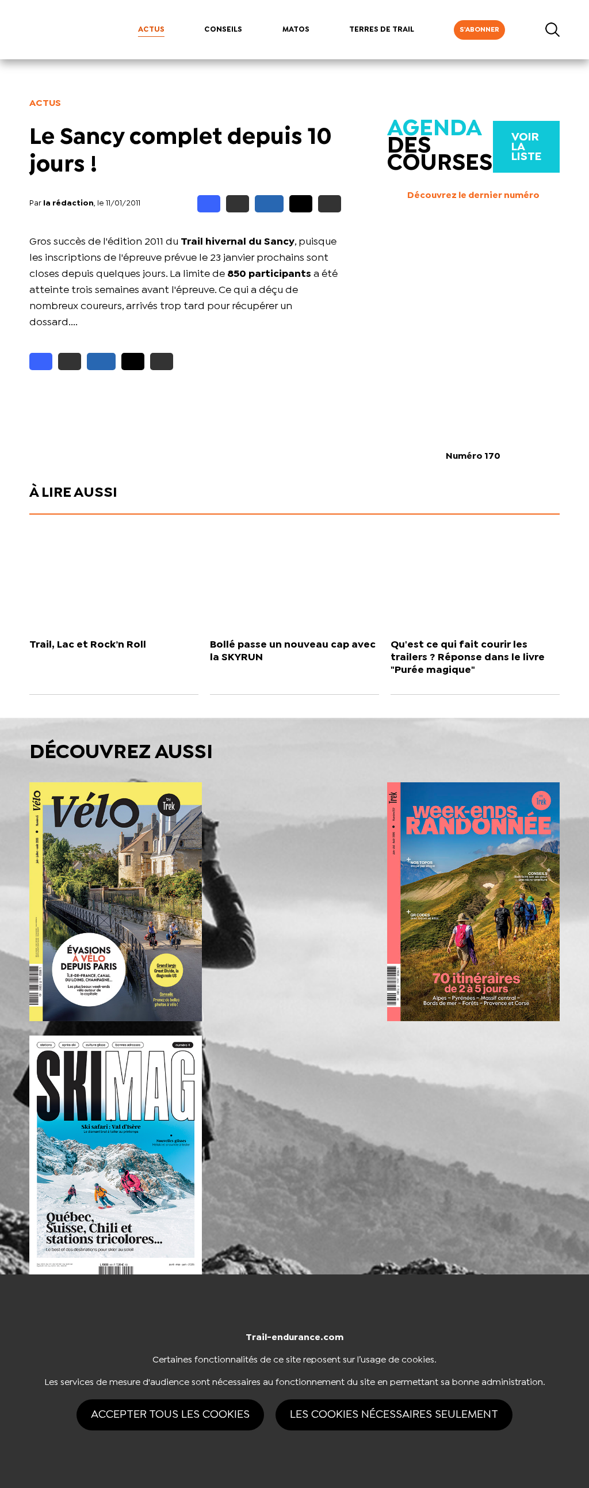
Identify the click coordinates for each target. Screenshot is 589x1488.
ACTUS (151, 29)
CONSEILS (223, 29)
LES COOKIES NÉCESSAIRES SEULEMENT (394, 1415)
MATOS (295, 29)
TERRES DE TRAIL (381, 29)
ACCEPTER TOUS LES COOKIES (170, 1415)
